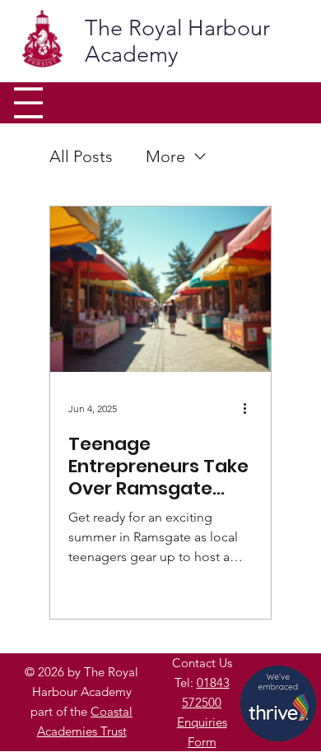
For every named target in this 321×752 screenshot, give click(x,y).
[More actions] (250, 409)
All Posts (81, 156)
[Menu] (28, 102)
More (165, 156)
